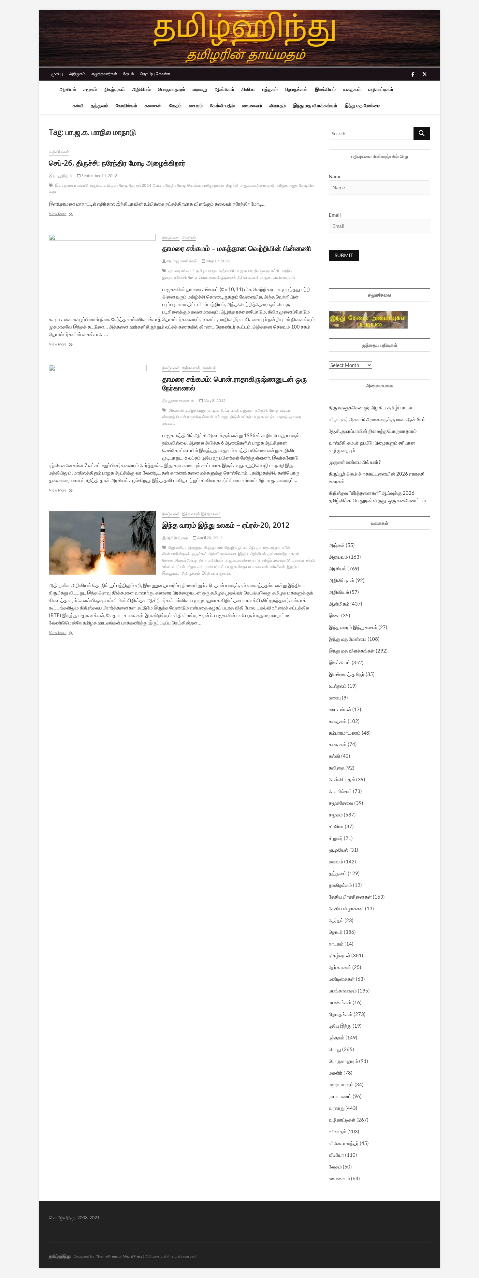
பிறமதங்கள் (296, 89)
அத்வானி (226, 270)
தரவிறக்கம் (340, 885)
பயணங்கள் (340, 1002)
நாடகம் (336, 944)
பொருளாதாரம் (171, 89)
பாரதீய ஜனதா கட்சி (263, 270)
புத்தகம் (270, 89)
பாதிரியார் (215, 560)
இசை (334, 615)
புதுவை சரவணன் (180, 400)
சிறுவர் (336, 838)
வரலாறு (200, 89)
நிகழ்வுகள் (115, 89)
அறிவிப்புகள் (59, 151)
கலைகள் (153, 105)
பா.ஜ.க (241, 270)
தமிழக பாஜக (287, 185)
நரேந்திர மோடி (174, 185)
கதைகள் (352, 89)
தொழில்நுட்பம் (236, 547)
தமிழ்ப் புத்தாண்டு (276, 560)
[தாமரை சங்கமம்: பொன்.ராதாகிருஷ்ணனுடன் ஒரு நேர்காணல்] (102, 409)
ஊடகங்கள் (340, 709)
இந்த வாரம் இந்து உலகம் (201, 513)
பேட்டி (225, 410)
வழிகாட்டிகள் (380, 89)
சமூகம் (90, 89)
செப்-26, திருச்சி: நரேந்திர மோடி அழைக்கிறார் (117, 163)
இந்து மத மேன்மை (362, 105)
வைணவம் (252, 105)
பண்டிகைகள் (342, 979)
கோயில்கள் (126, 105)
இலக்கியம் (325, 89)
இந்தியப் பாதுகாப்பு (216, 573)
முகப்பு (57, 73)
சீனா (202, 560)
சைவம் (196, 105)
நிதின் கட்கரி (248, 277)
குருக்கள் (199, 553)
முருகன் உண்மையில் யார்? (355, 462)
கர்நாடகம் (195, 566)
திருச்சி (232, 185)
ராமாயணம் (340, 1096)
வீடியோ (336, 1155)
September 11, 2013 (99, 175)
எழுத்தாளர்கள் (104, 73)
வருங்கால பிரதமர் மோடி (109, 185)
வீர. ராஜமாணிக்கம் (181, 260)
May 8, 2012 (214, 400)
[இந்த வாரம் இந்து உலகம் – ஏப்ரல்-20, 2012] (102, 543)
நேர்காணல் (191, 367)
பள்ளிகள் (277, 566)
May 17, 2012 (217, 260)
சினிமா (248, 89)
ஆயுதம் (255, 547)
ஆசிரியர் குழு (177, 537)
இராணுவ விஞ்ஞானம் (205, 547)
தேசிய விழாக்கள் (346, 908)
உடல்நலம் (338, 686)
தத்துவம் (99, 105)
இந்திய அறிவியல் (252, 553)
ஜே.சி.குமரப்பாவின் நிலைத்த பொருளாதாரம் (373, 431)
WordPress (132, 1256)
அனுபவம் (338, 557)
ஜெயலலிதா (177, 547)
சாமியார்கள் (214, 566)
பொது (335, 1049)
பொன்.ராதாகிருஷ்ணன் (206, 185)
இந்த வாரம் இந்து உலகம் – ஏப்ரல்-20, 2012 (226, 525)
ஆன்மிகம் (224, 89)
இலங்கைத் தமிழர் (347, 674)
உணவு (335, 697)
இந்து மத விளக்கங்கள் (315, 105)
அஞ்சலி (337, 545)
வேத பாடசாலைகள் (253, 566)
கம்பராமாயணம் (345, 733)
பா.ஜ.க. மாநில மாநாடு (257, 185)
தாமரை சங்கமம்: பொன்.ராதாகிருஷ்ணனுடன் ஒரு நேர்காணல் (234, 383)
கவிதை (336, 768)
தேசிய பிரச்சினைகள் (350, 897)
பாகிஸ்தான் (180, 553)
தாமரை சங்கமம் (181, 270)
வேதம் (175, 105)
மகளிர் (335, 1073)
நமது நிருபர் (62, 175)
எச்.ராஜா (221, 416)
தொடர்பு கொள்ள (155, 73)
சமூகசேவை (341, 803)
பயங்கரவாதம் (343, 990)
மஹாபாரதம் (341, 1084)
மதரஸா (298, 560)
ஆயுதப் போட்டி (185, 560)
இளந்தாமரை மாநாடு (71, 185)
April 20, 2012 (209, 537)
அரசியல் (68, 89)
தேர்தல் (336, 920)
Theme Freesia (108, 1256)
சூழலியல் (338, 850)
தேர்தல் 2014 (140, 185)
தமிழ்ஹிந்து (60, 1256)
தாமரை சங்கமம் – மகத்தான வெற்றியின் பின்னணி (236, 248)
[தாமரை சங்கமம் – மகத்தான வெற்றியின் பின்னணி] (102, 270)
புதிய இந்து (340, 1026)
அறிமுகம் (77, 73)
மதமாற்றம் (271, 547)
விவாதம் (277, 105)
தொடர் (336, 932)
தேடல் (128, 73)
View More (68, 214)
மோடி (157, 185)
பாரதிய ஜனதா (242, 410)
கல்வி (78, 105)
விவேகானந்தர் (344, 1143)
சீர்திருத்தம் (190, 573)
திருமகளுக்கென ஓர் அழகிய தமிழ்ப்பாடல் (370, 407)
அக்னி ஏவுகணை (222, 553)
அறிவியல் (141, 89)
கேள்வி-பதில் (222, 105)
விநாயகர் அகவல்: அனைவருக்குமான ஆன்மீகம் (377, 419)
